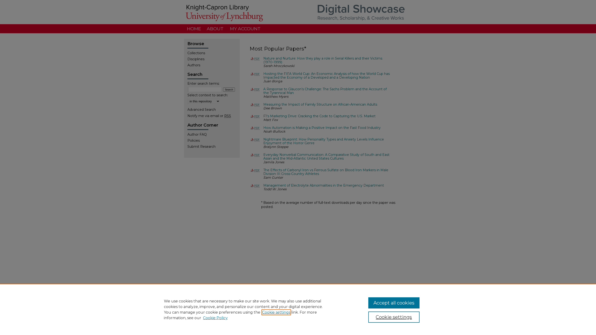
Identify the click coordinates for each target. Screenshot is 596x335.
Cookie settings (276, 312)
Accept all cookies (393, 303)
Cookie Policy (215, 318)
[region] (298, 309)
